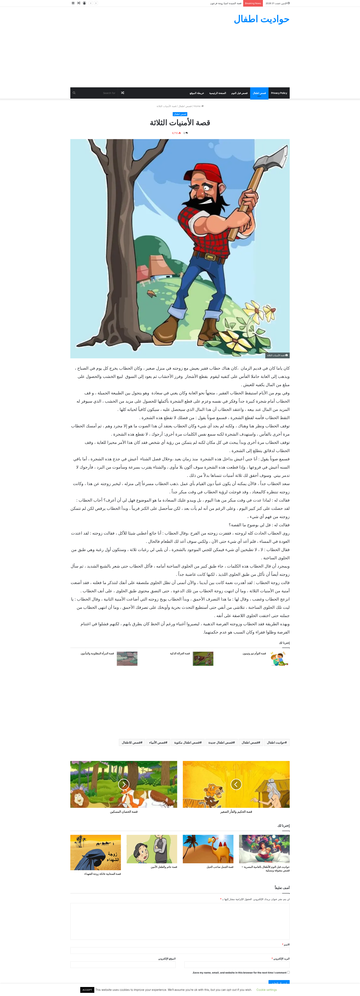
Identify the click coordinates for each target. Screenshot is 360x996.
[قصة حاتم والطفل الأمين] (152, 849)
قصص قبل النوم (239, 92)
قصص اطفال (259, 92)
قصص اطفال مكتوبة (187, 742)
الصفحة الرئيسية (217, 92)
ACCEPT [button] (87, 989)
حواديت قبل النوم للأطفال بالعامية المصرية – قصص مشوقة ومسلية (266, 868)
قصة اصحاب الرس (231, 3)
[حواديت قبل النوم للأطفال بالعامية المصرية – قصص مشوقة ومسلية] (264, 849)
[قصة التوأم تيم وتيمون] (279, 659)
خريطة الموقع (197, 92)
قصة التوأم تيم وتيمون (254, 653)
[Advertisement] (180, 59)
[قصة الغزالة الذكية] (203, 659)
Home (197, 106)
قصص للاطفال (131, 742)
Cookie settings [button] (266, 990)
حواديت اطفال (276, 742)
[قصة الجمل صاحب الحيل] (208, 849)
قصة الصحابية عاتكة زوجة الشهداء (102, 874)
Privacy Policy (279, 92)
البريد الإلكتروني (281, 958)
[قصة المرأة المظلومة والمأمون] (127, 659)
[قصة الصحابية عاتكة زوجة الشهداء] (95, 852)
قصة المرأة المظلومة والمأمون (97, 653)
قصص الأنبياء (157, 742)
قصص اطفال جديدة (220, 742)
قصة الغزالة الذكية (180, 653)
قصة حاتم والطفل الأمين (164, 867)
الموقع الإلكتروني (167, 958)
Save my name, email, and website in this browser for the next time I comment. (239, 972)
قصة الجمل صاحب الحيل (220, 867)
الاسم (286, 944)
